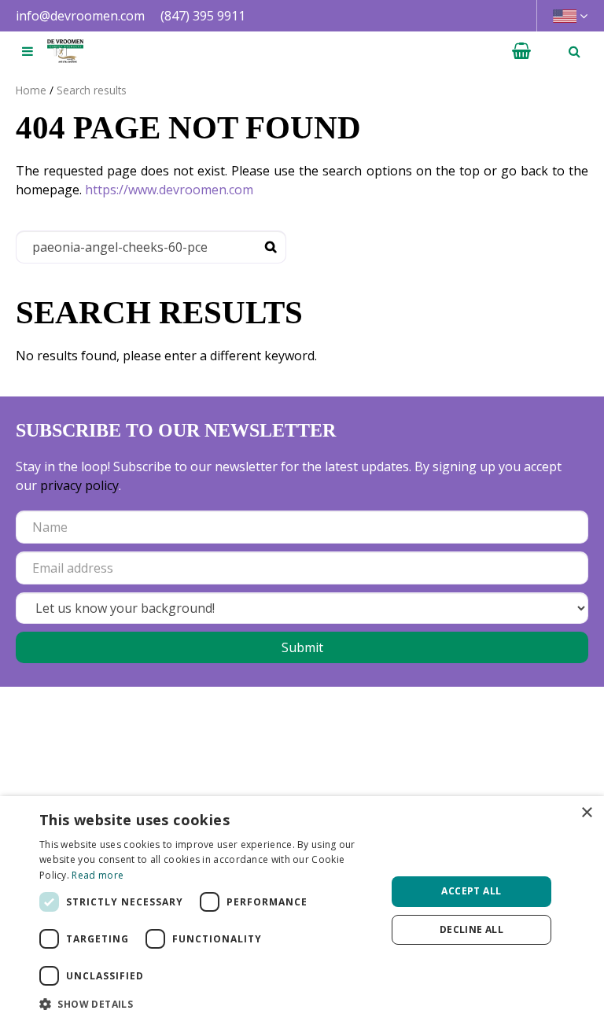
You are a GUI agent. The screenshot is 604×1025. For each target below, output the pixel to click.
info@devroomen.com (80, 16)
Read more (97, 875)
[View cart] (521, 51)
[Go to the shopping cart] (521, 51)
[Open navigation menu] (27, 51)
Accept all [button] (471, 891)
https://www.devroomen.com (169, 189)
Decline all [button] (471, 929)
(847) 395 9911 (202, 16)
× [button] (586, 813)
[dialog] (302, 910)
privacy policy (79, 485)
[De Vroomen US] (65, 51)
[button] (207, 1003)
